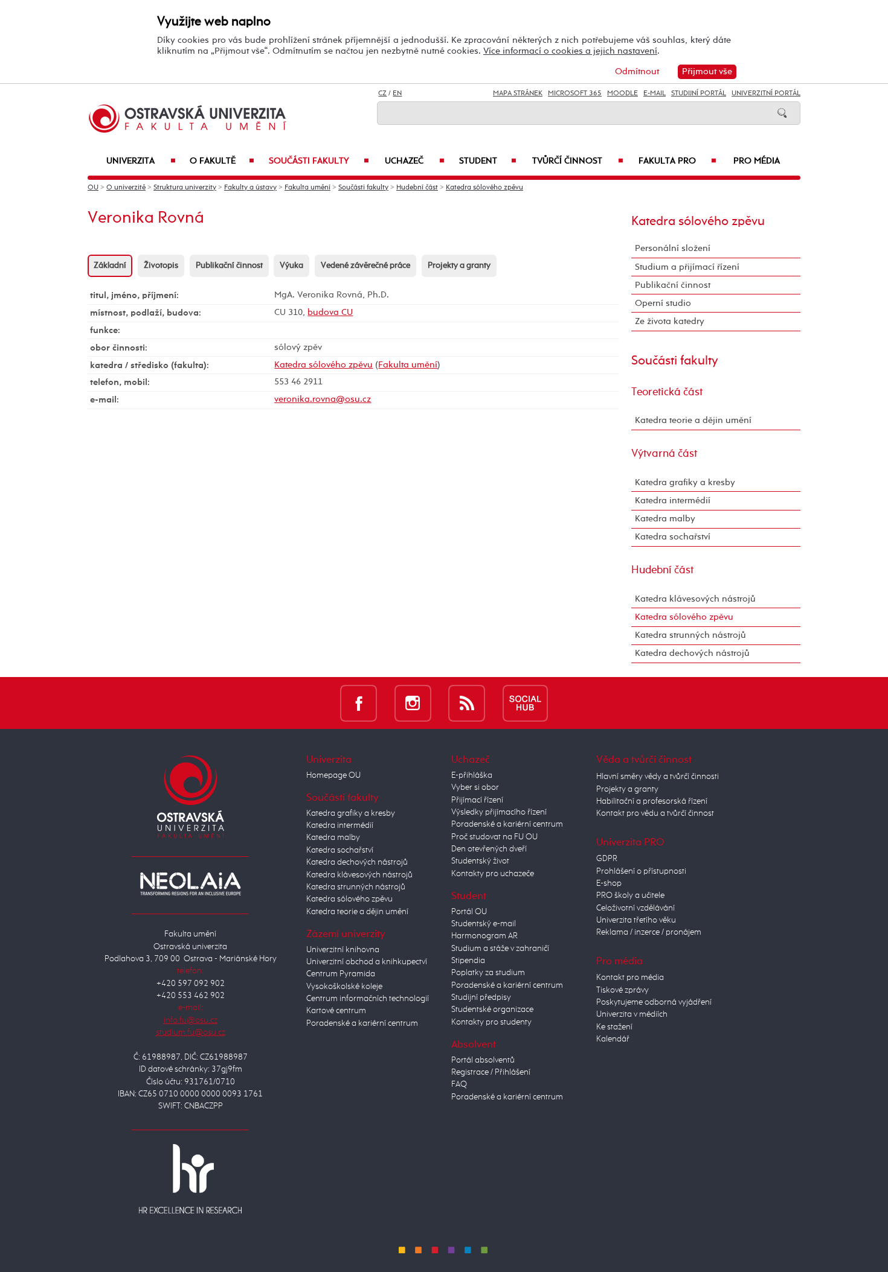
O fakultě (222, 161)
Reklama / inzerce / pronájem (648, 932)
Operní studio (663, 303)
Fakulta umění (307, 187)
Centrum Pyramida (340, 974)
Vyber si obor (475, 787)
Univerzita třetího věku (636, 920)
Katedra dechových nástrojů (692, 653)
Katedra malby (665, 518)
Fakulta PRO (677, 161)
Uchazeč (415, 161)
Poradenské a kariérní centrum (362, 1023)
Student (487, 161)
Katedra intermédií (672, 500)
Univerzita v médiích (632, 1014)
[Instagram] (412, 703)
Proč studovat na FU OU (494, 837)
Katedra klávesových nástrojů (695, 598)
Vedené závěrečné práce (365, 265)
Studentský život (480, 861)
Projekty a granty (459, 265)
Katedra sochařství (672, 536)
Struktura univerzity (184, 187)
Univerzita (141, 161)
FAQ (459, 1084)
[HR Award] (190, 1178)
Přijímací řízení (477, 800)
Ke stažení (614, 1027)
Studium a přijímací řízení (687, 267)
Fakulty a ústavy (250, 187)
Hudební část (417, 187)
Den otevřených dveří (489, 849)
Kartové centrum (336, 1010)
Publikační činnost (229, 265)
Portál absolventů (483, 1060)
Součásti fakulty (318, 161)
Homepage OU (333, 775)
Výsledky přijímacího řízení (499, 812)
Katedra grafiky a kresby (685, 482)
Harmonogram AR (484, 936)
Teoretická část (667, 392)
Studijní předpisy (481, 997)
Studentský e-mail (483, 924)
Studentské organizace (492, 1009)
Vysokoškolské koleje (344, 986)
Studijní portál (698, 93)
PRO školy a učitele (630, 895)
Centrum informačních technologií (367, 998)
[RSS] (466, 703)
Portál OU (469, 912)
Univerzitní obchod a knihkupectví (366, 962)
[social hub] (525, 703)
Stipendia (468, 960)
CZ (382, 93)
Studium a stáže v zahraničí (500, 948)
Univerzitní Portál (766, 93)
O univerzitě (126, 187)
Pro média (756, 161)
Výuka (291, 265)
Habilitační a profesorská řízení (651, 801)
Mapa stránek (517, 93)
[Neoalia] (190, 883)
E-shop (609, 883)
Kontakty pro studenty (491, 1022)
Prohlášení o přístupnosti (641, 871)
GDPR (606, 858)
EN (397, 93)
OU (93, 187)
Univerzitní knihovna (342, 950)
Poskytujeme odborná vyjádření (654, 1002)
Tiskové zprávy (622, 990)
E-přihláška (471, 775)
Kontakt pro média (630, 977)
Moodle (622, 93)
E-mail (654, 93)
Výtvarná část (664, 453)
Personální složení (672, 248)
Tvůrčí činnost (577, 161)
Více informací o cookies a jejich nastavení (570, 51)
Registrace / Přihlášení (490, 1072)
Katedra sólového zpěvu (484, 187)
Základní (110, 265)
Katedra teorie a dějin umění (693, 420)
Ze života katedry (669, 321)
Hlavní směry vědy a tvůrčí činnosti (657, 776)
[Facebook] (358, 703)
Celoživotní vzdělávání (635, 908)
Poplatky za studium (488, 972)
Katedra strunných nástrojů (690, 635)
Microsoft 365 (575, 93)
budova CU (330, 312)
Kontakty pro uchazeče (492, 874)
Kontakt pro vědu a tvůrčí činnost (655, 813)
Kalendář (612, 1039)
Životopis (161, 265)
